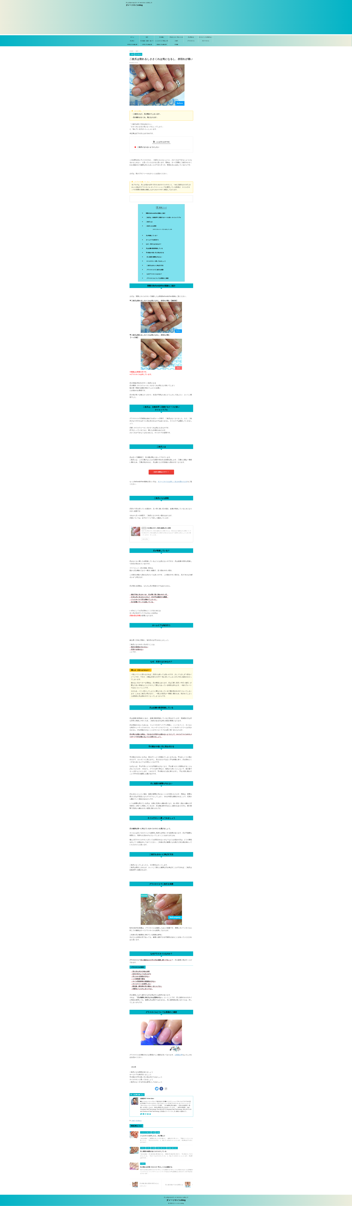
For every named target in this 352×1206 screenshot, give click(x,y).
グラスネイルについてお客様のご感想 (156, 278)
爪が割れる (191, 37)
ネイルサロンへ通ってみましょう (155, 261)
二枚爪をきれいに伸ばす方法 (153, 265)
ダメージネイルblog (134, 5)
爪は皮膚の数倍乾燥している (153, 248)
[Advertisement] (176, 21)
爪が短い (132, 41)
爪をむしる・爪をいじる (176, 37)
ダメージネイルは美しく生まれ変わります (172, 481)
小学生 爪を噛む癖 (147, 44)
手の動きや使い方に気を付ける (154, 252)
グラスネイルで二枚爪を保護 (153, 269)
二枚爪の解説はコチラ (160, 472)
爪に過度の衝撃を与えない (153, 257)
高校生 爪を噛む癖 (162, 44)
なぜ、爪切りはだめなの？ (152, 244)
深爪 (147, 37)
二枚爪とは (148, 221)
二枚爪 (176, 41)
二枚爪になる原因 (150, 226)
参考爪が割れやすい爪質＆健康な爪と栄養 (161, 229)
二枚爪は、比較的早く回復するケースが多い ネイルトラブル (162, 217)
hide (164, 207)
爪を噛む (161, 37)
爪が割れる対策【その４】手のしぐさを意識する (156, 1167)
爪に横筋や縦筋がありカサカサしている (153, 1151)
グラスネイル (191, 41)
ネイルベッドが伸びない (205, 37)
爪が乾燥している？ (151, 235)
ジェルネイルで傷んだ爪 (161, 41)
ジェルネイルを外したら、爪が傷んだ (152, 1136)
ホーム (132, 37)
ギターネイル (205, 41)
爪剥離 (176, 44)
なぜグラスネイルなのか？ (153, 274)
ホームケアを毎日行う (151, 240)
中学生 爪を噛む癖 (132, 44)
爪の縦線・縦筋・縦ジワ (146, 41)
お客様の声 (179, 1055)
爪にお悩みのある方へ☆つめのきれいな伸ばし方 (176, 1197)
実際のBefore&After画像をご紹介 (154, 213)
